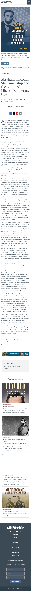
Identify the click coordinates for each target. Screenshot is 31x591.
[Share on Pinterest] (17, 113)
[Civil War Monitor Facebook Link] (20, 531)
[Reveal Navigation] (29, 2)
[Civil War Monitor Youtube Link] (17, 531)
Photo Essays (15, 547)
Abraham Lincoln (14, 345)
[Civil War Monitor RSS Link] (10, 531)
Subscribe (15, 534)
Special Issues (15, 545)
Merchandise (15, 540)
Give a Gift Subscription (15, 560)
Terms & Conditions (15, 558)
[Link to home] (6, 2)
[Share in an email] (20, 113)
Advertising (15, 555)
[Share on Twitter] (14, 113)
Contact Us (15, 552)
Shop (15, 537)
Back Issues (15, 542)
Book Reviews (5, 73)
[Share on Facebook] (10, 113)
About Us (15, 550)
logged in (13, 366)
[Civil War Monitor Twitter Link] (14, 531)
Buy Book (5, 63)
